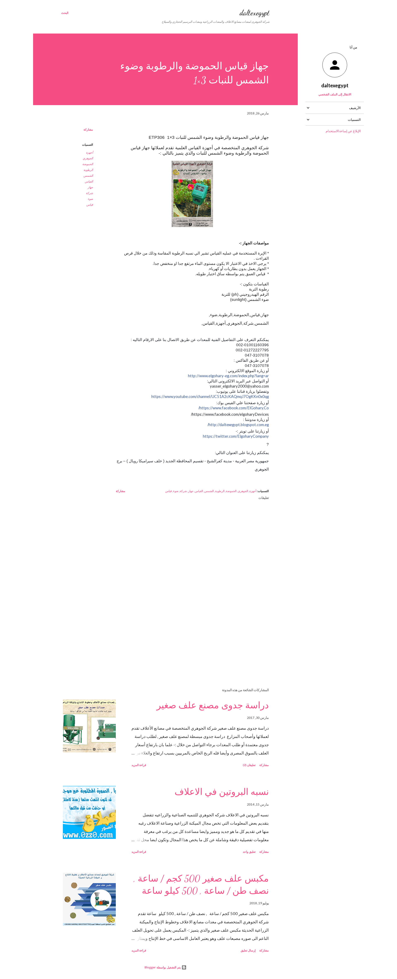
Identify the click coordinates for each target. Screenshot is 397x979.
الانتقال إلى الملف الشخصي (334, 94)
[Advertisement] (199, 636)
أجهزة (89, 152)
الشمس (88, 175)
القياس (89, 181)
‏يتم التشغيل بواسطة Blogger (163, 967)
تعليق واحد (249, 851)
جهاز (90, 187)
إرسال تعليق (248, 950)
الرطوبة (88, 170)
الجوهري (88, 158)
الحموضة (87, 164)
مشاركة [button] (88, 129)
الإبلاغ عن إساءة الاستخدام (343, 131)
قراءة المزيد (139, 765)
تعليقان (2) (249, 765)
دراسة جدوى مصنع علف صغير (213, 705)
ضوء (90, 199)
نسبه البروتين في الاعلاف (222, 792)
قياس (89, 204)
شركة (89, 193)
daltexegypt (255, 12)
